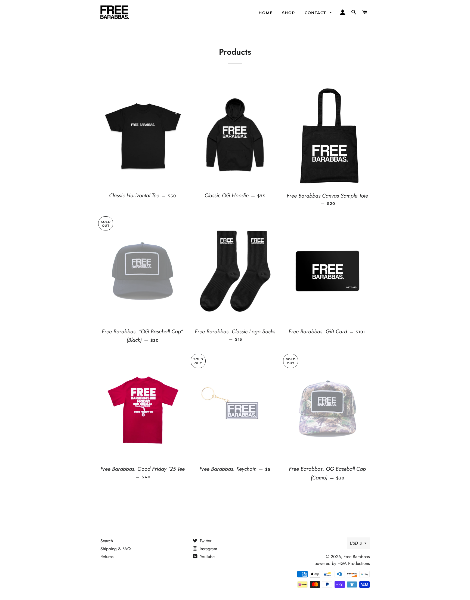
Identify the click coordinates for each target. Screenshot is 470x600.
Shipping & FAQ (115, 549)
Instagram (207, 549)
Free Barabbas (357, 556)
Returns (106, 556)
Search (106, 541)
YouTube (207, 556)
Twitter (204, 541)
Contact (316, 12)
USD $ (356, 543)
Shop (288, 12)
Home (266, 12)
